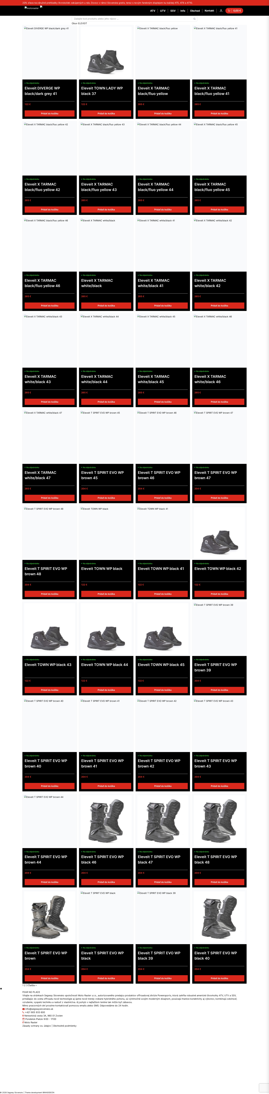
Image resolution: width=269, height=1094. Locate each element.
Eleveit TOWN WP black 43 (48, 664)
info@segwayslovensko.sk (39, 1008)
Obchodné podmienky (64, 1025)
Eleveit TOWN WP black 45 (161, 664)
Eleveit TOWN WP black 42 (217, 568)
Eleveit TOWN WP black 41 (161, 568)
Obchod (195, 10)
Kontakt (209, 10)
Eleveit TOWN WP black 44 (104, 664)
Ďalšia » (32, 985)
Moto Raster (30, 1022)
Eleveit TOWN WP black (101, 568)
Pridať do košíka (49, 113)
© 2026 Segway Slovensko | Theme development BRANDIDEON (27, 1092)
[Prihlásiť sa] (221, 11)
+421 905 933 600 (35, 1012)
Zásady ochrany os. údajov (36, 1025)
